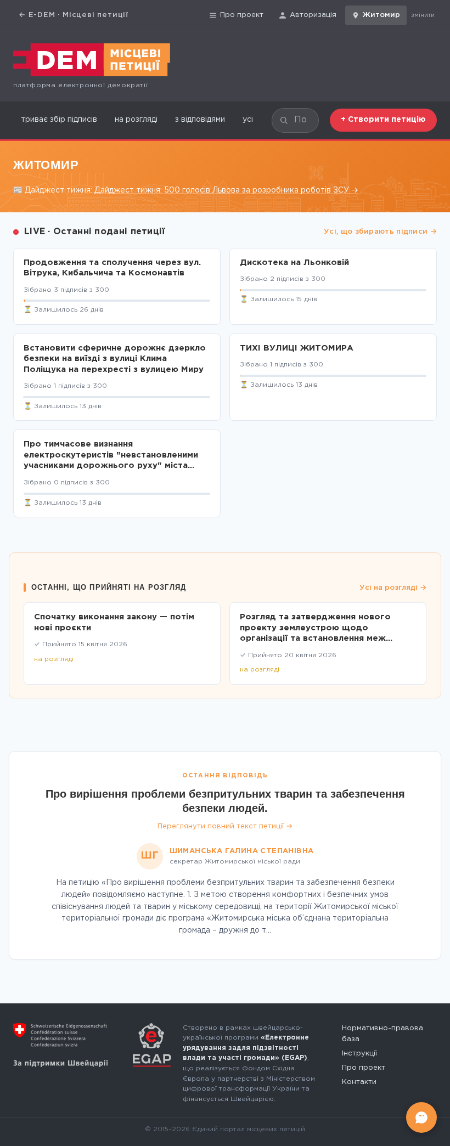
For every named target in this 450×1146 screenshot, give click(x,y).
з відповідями (200, 119)
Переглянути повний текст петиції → (225, 826)
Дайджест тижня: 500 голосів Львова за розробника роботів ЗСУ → (226, 190)
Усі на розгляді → (392, 588)
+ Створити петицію (383, 119)
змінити (423, 15)
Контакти (359, 1082)
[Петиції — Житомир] (91, 59)
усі (248, 119)
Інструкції (359, 1054)
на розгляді (136, 119)
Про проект (241, 15)
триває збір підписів (59, 119)
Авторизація (313, 15)
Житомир (381, 15)
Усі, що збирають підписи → (380, 232)
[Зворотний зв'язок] (421, 1117)
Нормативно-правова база (382, 1033)
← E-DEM (73, 15)
